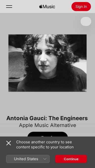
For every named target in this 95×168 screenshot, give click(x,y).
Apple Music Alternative (47, 125)
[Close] (8, 143)
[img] (47, 6)
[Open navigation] (9, 6)
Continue (71, 159)
